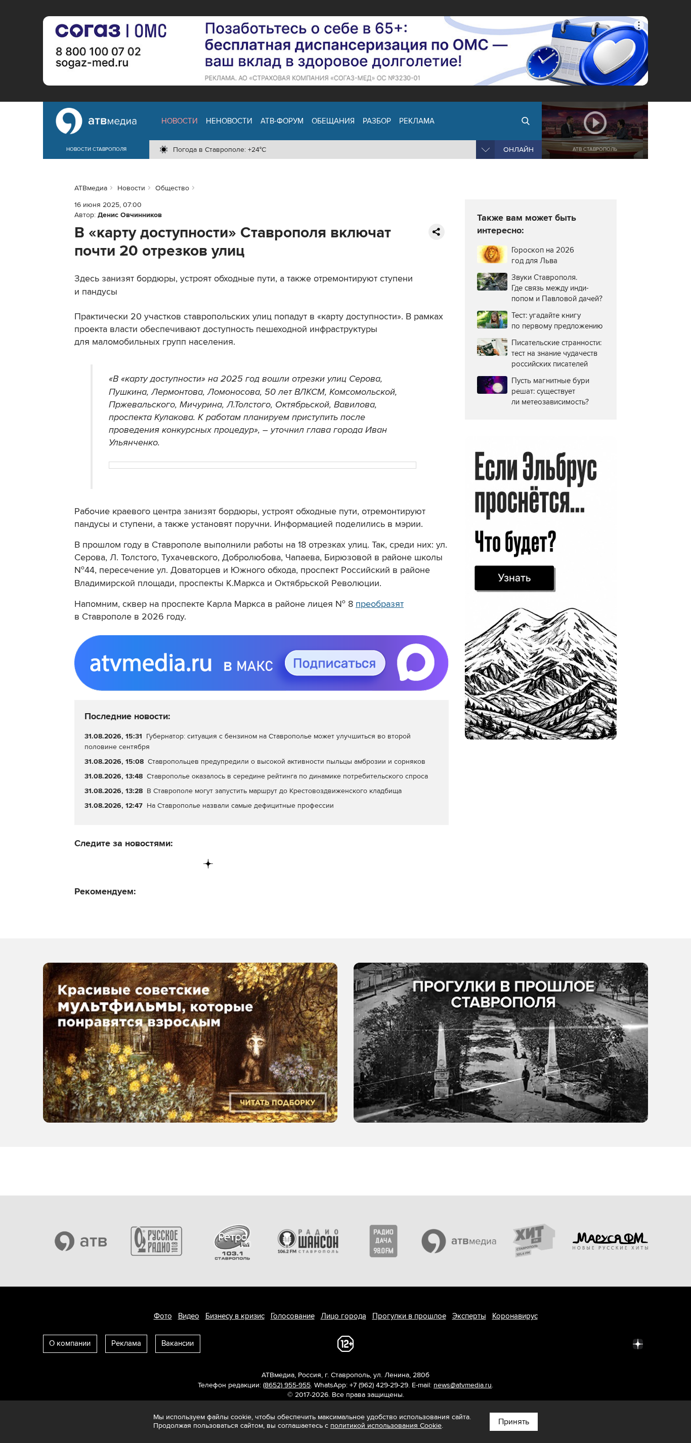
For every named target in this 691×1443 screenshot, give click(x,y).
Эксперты (469, 1316)
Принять (513, 1422)
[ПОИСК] (525, 121)
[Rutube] (187, 863)
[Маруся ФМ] (611, 1241)
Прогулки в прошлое (409, 1316)
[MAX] (145, 863)
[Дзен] (208, 863)
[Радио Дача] (383, 1241)
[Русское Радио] (157, 1241)
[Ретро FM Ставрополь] (232, 1241)
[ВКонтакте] (82, 863)
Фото (163, 1316)
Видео (188, 1316)
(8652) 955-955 (287, 1385)
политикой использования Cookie (386, 1425)
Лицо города (343, 1316)
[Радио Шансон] (308, 1241)
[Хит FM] (535, 1241)
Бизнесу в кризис (235, 1316)
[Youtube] (166, 863)
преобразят (380, 603)
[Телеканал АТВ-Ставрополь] (81, 1241)
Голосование (293, 1316)
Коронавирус (515, 1316)
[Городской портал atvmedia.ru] (459, 1241)
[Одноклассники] (124, 863)
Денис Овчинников (130, 215)
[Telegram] (103, 863)
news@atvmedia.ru (463, 1385)
